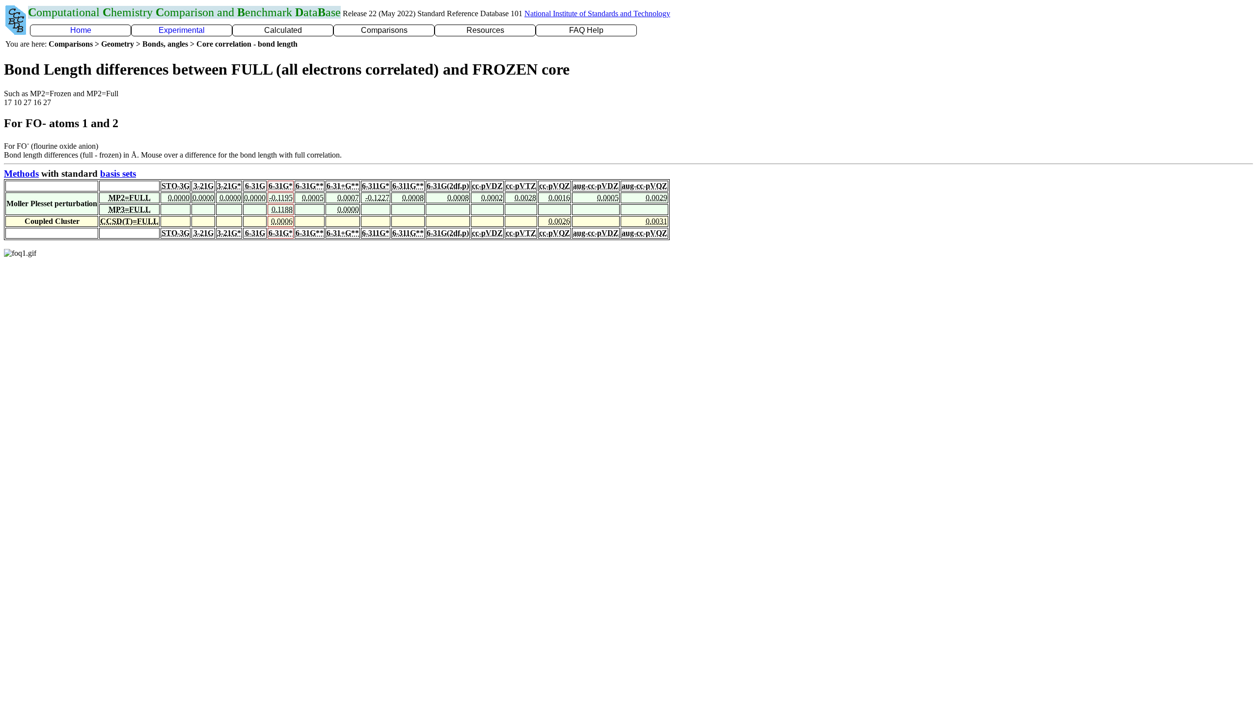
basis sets (118, 173)
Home (80, 30)
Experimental (182, 30)
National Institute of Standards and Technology (597, 13)
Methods (21, 173)
